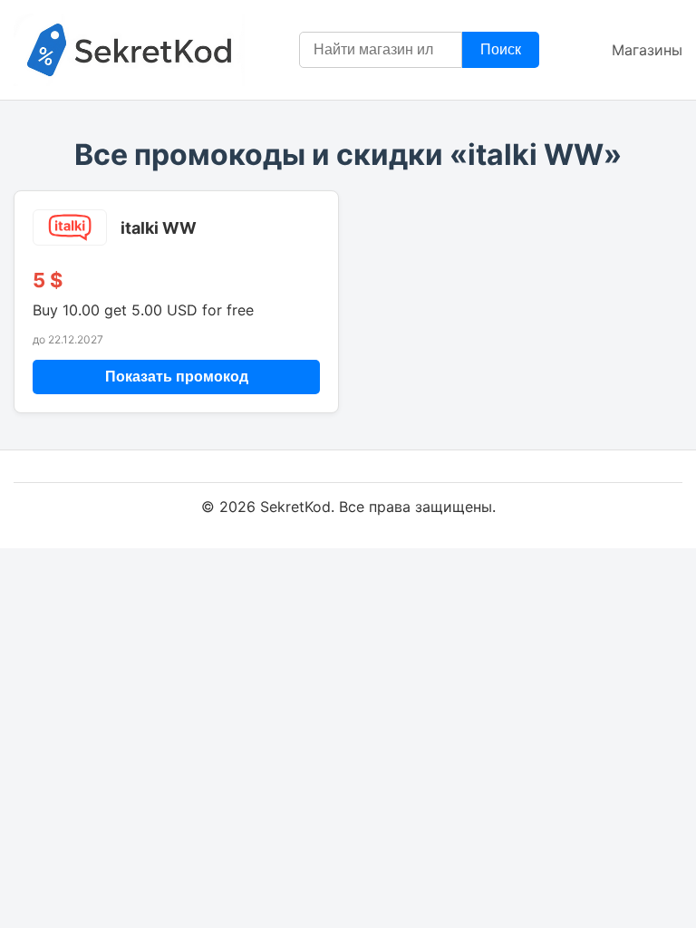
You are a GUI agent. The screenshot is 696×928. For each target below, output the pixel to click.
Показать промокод (176, 376)
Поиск (500, 49)
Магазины (647, 50)
